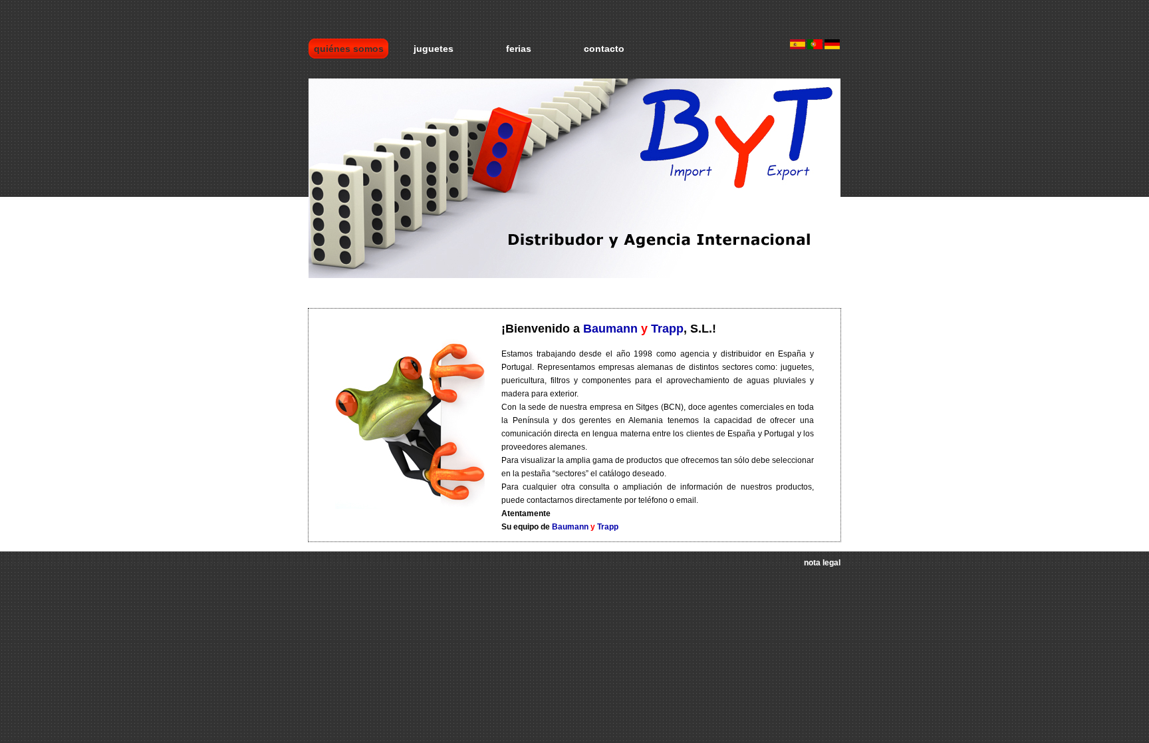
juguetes (433, 48)
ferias (518, 48)
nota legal (822, 562)
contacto (604, 48)
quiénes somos (349, 48)
